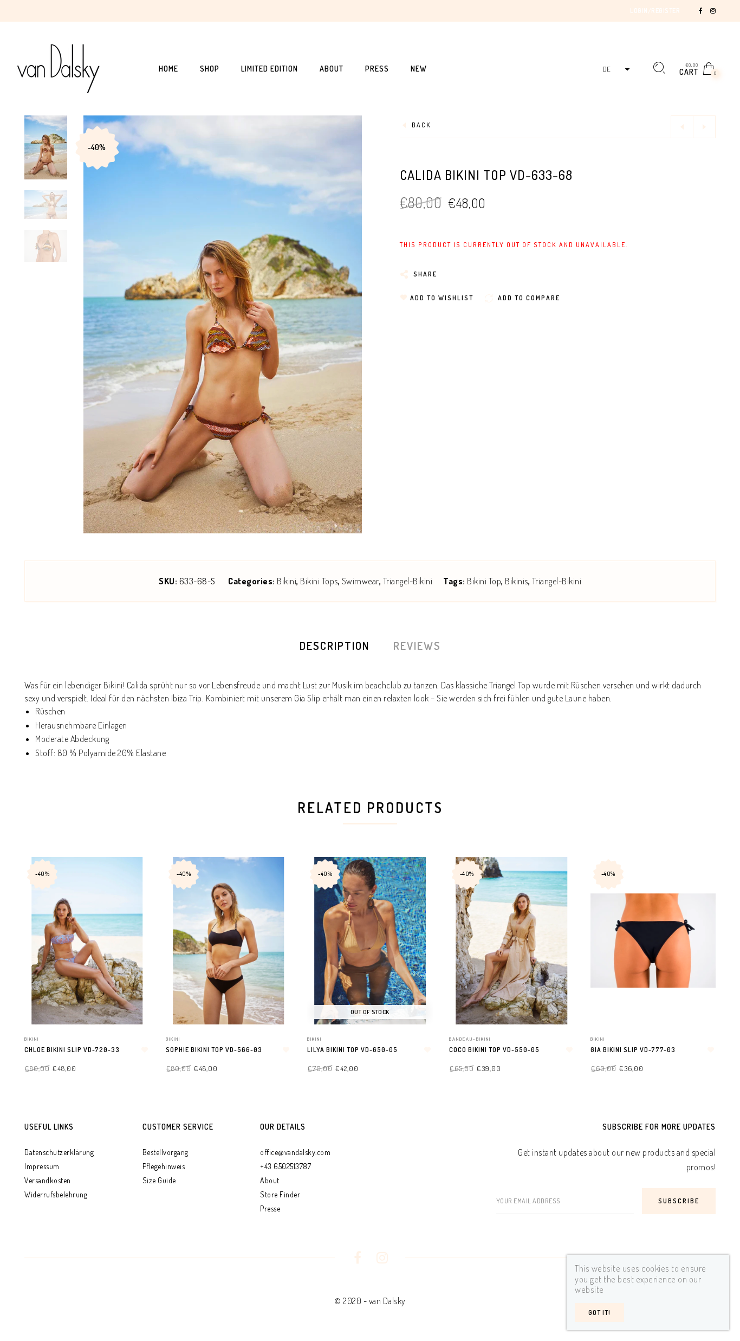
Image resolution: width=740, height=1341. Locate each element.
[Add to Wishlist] (144, 1050)
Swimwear (360, 581)
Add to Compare (131, 918)
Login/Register (655, 11)
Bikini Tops (319, 581)
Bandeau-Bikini (470, 1039)
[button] (615, 69)
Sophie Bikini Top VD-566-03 (214, 1050)
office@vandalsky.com (295, 1152)
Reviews (417, 646)
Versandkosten (47, 1180)
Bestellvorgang (165, 1152)
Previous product (682, 127)
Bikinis (516, 581)
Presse (270, 1208)
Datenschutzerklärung (59, 1152)
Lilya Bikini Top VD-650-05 (352, 1050)
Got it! (599, 1312)
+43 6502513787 (285, 1166)
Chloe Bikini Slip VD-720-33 (72, 1050)
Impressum (42, 1166)
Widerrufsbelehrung (55, 1194)
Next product (704, 127)
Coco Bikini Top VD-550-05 (494, 1050)
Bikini (286, 581)
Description (334, 646)
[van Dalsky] (58, 67)
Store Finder (280, 1194)
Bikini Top (484, 581)
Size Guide (159, 1180)
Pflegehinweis (163, 1166)
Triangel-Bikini (408, 581)
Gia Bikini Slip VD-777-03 (633, 1050)
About (270, 1180)
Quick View (130, 880)
